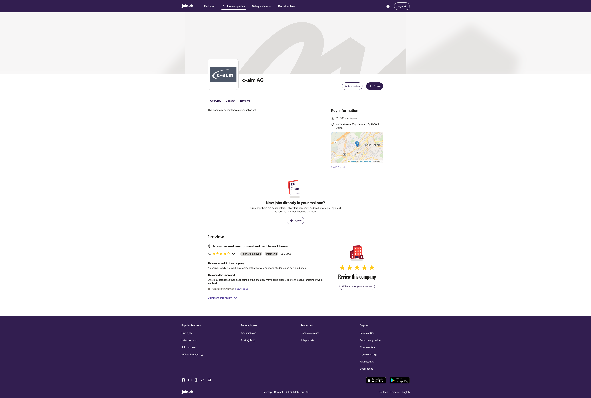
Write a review (352, 86)
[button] (221, 254)
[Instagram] (196, 380)
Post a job (246, 340)
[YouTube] (190, 380)
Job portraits (307, 340)
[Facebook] (183, 380)
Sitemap (267, 391)
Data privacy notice (370, 340)
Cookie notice (367, 347)
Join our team (188, 347)
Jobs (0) (230, 100)
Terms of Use (367, 332)
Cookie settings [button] (368, 354)
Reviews (245, 100)
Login (400, 6)
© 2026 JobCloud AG (297, 391)
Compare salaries (309, 332)
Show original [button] (241, 288)
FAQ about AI (367, 361)
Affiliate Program (190, 354)
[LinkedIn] (209, 380)
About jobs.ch (248, 332)
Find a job (209, 6)
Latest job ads (189, 340)
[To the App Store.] (376, 380)
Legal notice (366, 368)
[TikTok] (203, 380)
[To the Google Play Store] (400, 380)
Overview (215, 100)
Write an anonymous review (357, 286)
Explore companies (234, 6)
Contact (278, 391)
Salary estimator (261, 6)
